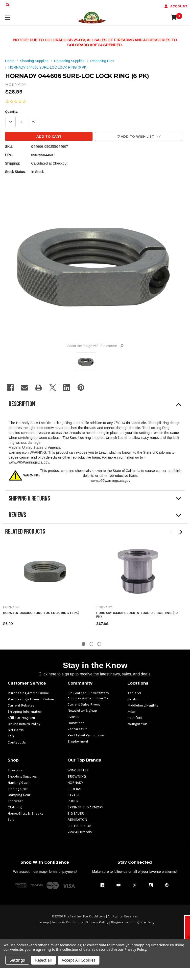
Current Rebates (21, 705)
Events (73, 717)
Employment (78, 741)
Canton (133, 699)
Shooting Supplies (22, 776)
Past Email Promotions (86, 735)
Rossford (134, 718)
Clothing (15, 807)
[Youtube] (118, 885)
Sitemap (42, 922)
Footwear (15, 801)
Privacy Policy (97, 922)
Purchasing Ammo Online (28, 693)
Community (80, 683)
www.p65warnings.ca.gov (110, 481)
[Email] (24, 387)
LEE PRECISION (80, 826)
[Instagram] (150, 885)
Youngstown (137, 724)
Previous (171, 532)
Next (180, 532)
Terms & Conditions (67, 922)
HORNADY (75, 783)
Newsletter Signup (82, 710)
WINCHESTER (78, 770)
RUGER (73, 801)
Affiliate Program (21, 718)
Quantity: (11, 111)
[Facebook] (10, 387)
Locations (137, 683)
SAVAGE (74, 795)
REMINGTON (77, 820)
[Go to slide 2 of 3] (91, 644)
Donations (76, 723)
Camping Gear (19, 795)
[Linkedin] (67, 387)
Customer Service (27, 683)
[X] (53, 387)
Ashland (134, 693)
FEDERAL (75, 789)
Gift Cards (16, 730)
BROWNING (77, 776)
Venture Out (77, 729)
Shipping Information (25, 711)
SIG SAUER (76, 813)
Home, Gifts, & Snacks (26, 813)
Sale (11, 820)
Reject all (43, 960)
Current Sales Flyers (84, 704)
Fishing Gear (18, 789)
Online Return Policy (24, 724)
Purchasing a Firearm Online (31, 699)
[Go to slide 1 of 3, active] (83, 644)
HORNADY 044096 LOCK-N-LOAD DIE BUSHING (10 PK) (137, 615)
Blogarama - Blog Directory (132, 922)
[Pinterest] (81, 387)
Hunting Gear (18, 783)
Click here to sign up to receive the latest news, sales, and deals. (95, 674)
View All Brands (80, 832)
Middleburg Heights (143, 705)
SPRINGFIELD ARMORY (85, 807)
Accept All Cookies (78, 960)
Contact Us (17, 742)
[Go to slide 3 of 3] (99, 644)
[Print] (38, 387)
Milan (131, 711)
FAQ (11, 736)
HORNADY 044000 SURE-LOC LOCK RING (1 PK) (41, 613)
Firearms (15, 770)
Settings (17, 960)
